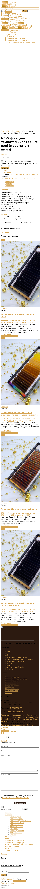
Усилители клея (31, 174)
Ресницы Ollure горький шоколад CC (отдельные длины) (19, 604)
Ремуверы (9, 687)
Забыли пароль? (7, 879)
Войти (4, 875)
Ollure (9, 131)
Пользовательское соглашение (19, 719)
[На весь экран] (6, 885)
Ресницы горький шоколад (16, 679)
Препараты (16, 131)
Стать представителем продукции (19, 659)
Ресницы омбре (11, 683)
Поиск (25, 11)
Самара (4, 9)
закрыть (4, 741)
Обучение (9, 655)
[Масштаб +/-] (8, 885)
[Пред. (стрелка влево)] (2, 887)
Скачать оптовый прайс (14, 667)
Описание (9, 182)
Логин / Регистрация (13, 851)
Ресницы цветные (12, 681)
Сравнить (4, 170)
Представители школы (14, 661)
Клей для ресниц (12, 685)
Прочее (8, 693)
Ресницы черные (12, 677)
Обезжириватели (12, 689)
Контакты (9, 669)
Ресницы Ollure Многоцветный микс (19, 509)
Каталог (8, 653)
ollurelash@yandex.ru (15, 712)
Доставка (9, 186)
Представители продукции (16, 657)
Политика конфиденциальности (14, 715)
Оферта (36, 719)
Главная (4, 131)
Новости (8, 663)
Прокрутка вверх (8, 883)
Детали (8, 184)
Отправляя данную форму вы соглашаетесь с (19, 797)
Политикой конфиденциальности (15, 798)
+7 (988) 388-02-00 (17, 708)
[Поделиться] (4, 885)
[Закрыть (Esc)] (2, 885)
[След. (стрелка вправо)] (4, 887)
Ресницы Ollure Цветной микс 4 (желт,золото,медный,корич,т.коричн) (19, 414)
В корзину (5, 168)
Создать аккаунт (19, 881)
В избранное (6, 172)
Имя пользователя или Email (13, 865)
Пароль (4, 871)
